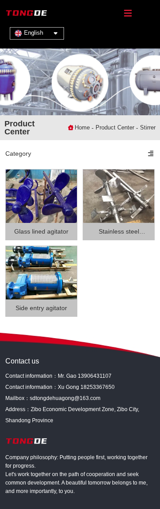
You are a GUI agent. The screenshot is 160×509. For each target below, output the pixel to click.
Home (83, 127)
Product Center (115, 127)
